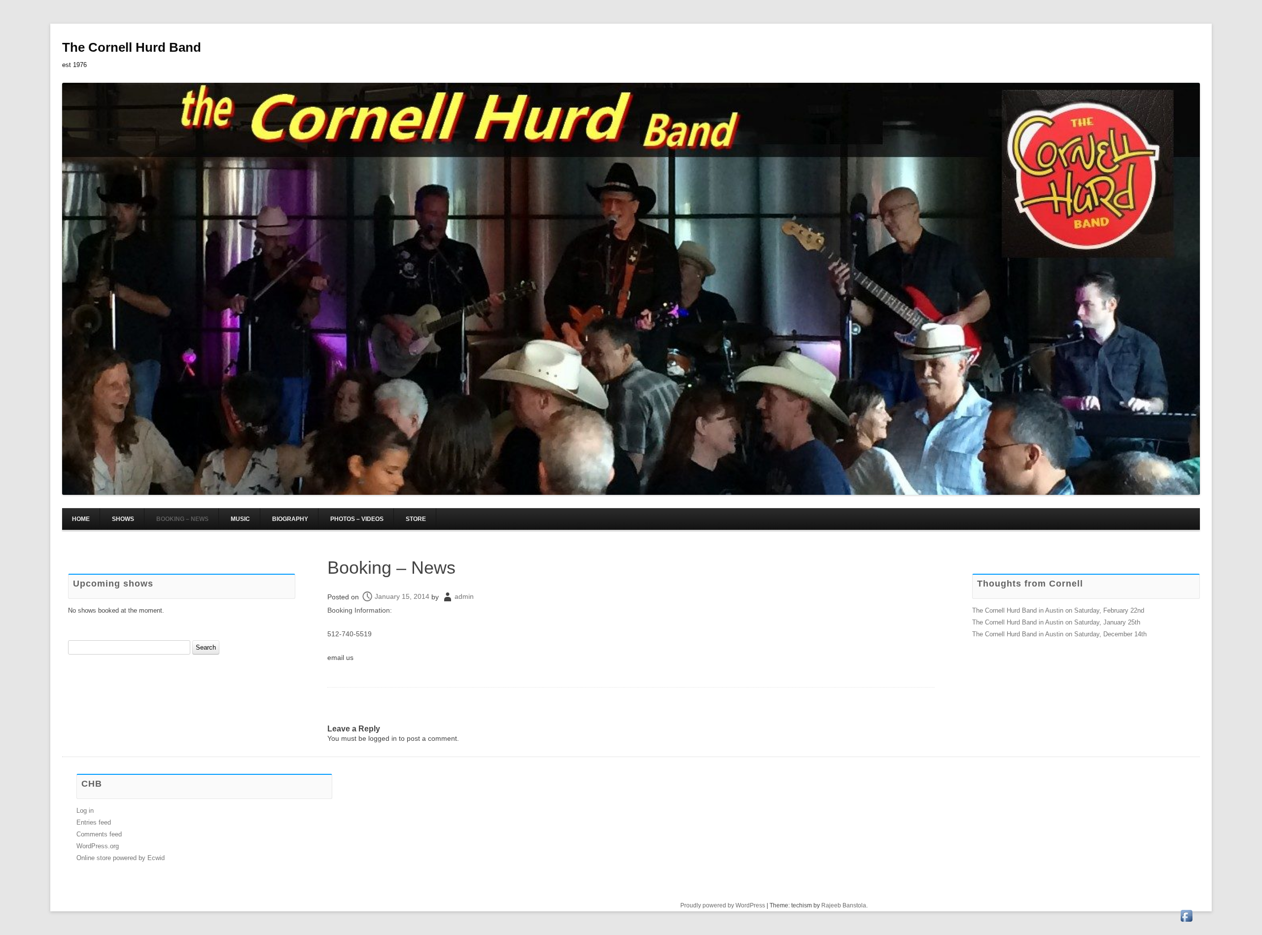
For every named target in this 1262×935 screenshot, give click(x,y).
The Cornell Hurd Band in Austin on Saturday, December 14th (1059, 634)
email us (340, 657)
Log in (85, 810)
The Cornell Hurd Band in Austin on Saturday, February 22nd (1058, 610)
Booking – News (182, 519)
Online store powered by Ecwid (120, 858)
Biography (290, 519)
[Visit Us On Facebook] (1186, 921)
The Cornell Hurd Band (131, 47)
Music (240, 519)
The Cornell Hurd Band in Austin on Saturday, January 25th (1056, 622)
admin (464, 596)
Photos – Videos (357, 519)
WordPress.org (97, 846)
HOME (81, 519)
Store (416, 519)
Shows (123, 519)
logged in (382, 738)
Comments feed (99, 834)
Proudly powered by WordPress (722, 905)
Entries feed (93, 822)
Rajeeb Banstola (843, 905)
